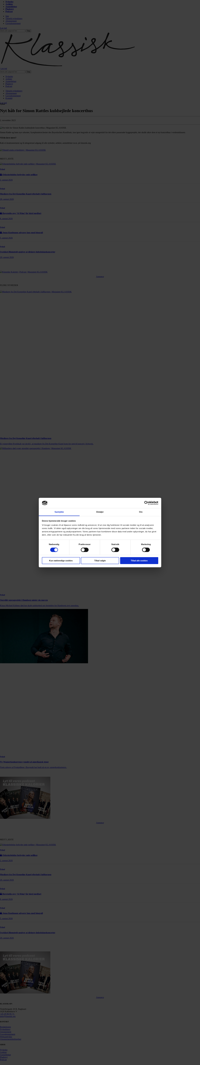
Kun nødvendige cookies (61, 560)
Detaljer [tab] (100, 512)
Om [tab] (140, 512)
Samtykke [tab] (59, 512)
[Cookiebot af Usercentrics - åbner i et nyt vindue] (146, 503)
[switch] (85, 550)
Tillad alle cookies (139, 560)
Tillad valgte (100, 560)
